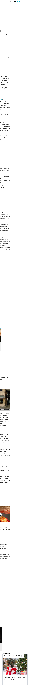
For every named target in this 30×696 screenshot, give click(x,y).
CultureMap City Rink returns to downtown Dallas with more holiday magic (14, 678)
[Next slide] (8, 57)
